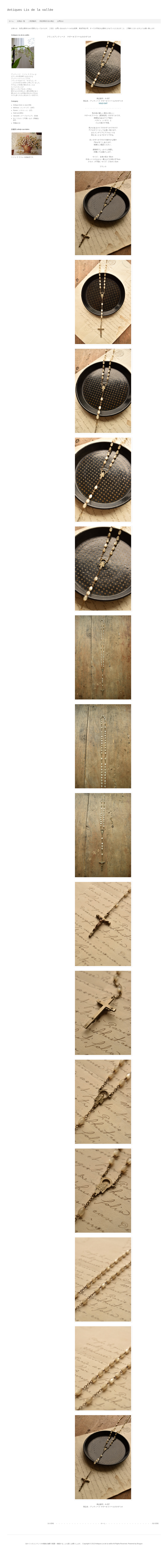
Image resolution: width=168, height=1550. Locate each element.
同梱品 (15, 123)
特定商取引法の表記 (47, 21)
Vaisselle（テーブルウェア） (23, 116)
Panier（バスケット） (21, 110)
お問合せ (60, 21)
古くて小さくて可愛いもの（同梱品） (26, 118)
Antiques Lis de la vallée (30, 10)
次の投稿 (51, 1523)
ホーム (11, 21)
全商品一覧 (21, 21)
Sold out (16, 113)
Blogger (139, 1544)
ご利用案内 (32, 21)
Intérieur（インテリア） (21, 108)
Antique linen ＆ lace (20, 105)
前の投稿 (155, 1523)
